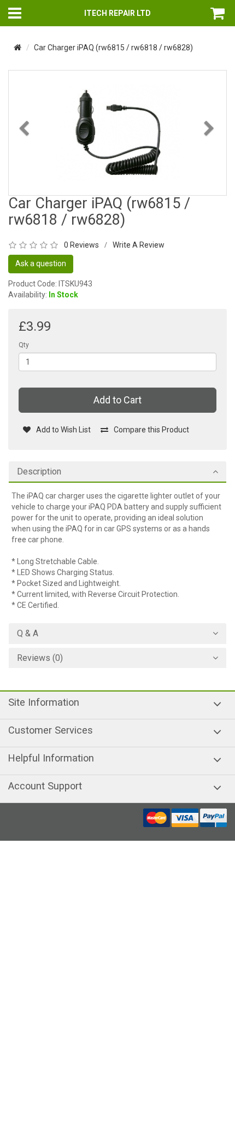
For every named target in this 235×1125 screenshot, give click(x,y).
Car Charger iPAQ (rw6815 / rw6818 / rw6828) (113, 47)
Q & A (27, 633)
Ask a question (40, 263)
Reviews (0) (40, 658)
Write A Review (138, 245)
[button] (25, 157)
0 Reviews (81, 245)
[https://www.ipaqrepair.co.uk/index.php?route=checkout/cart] (218, 13)
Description (39, 472)
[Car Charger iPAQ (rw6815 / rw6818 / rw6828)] (117, 132)
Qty (24, 345)
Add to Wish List (63, 429)
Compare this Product (151, 429)
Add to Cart (117, 400)
